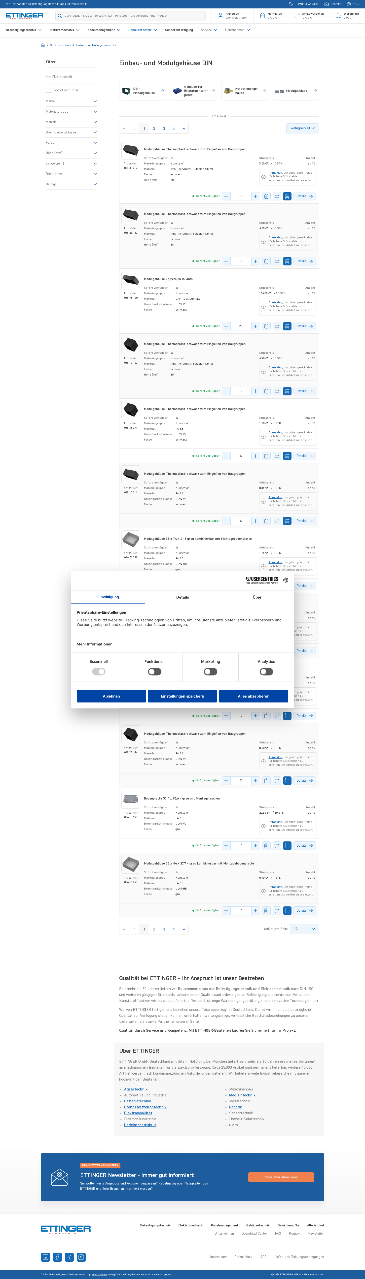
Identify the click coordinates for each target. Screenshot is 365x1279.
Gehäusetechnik (258, 1225)
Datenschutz (244, 1257)
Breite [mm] (54, 174)
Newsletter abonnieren (281, 1177)
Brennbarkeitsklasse (61, 132)
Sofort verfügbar (66, 90)
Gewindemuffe (288, 1225)
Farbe (50, 142)
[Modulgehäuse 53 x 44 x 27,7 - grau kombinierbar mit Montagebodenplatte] (131, 864)
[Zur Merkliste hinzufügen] (266, 196)
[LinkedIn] (45, 1257)
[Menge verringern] (226, 196)
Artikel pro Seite (276, 929)
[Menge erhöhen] (255, 196)
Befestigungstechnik (155, 1225)
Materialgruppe (57, 111)
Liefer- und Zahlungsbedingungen (299, 1257)
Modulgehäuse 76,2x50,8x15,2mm (168, 279)
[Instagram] (81, 1257)
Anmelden (275, 172)
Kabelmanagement (224, 1225)
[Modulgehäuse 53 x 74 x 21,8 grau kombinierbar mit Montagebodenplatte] (131, 540)
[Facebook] (57, 1257)
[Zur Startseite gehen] (24, 16)
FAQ (278, 1233)
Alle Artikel (315, 1225)
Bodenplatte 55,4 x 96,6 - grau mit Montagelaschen (182, 798)
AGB (263, 1257)
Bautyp (51, 184)
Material (52, 122)
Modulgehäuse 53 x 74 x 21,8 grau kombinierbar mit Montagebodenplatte (198, 539)
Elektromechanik (191, 1225)
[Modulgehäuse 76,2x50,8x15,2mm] (131, 280)
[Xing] (69, 1257)
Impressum (218, 1257)
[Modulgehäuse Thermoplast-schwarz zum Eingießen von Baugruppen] (131, 150)
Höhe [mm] (54, 153)
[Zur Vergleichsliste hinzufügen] (277, 196)
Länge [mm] (55, 163)
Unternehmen (224, 1233)
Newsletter (316, 1233)
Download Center (254, 1233)
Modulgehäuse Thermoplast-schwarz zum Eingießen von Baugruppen (195, 149)
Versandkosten (99, 1274)
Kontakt (294, 1233)
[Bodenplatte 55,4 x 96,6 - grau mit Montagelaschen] (131, 799)
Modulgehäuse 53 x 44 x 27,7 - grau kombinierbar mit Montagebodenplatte (199, 863)
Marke (50, 101)
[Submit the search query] (60, 15)
